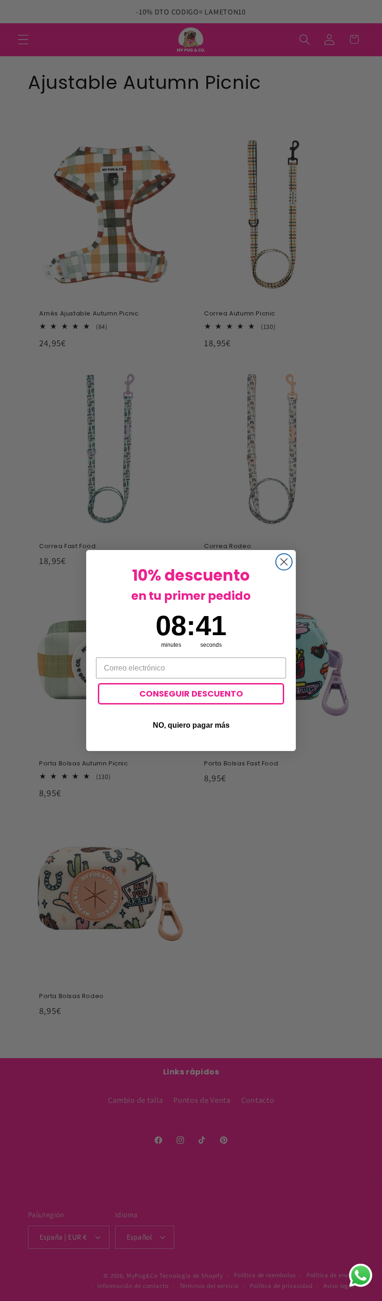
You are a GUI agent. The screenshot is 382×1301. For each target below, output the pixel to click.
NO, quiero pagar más (191, 725)
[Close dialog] (284, 562)
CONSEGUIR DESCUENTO (191, 693)
